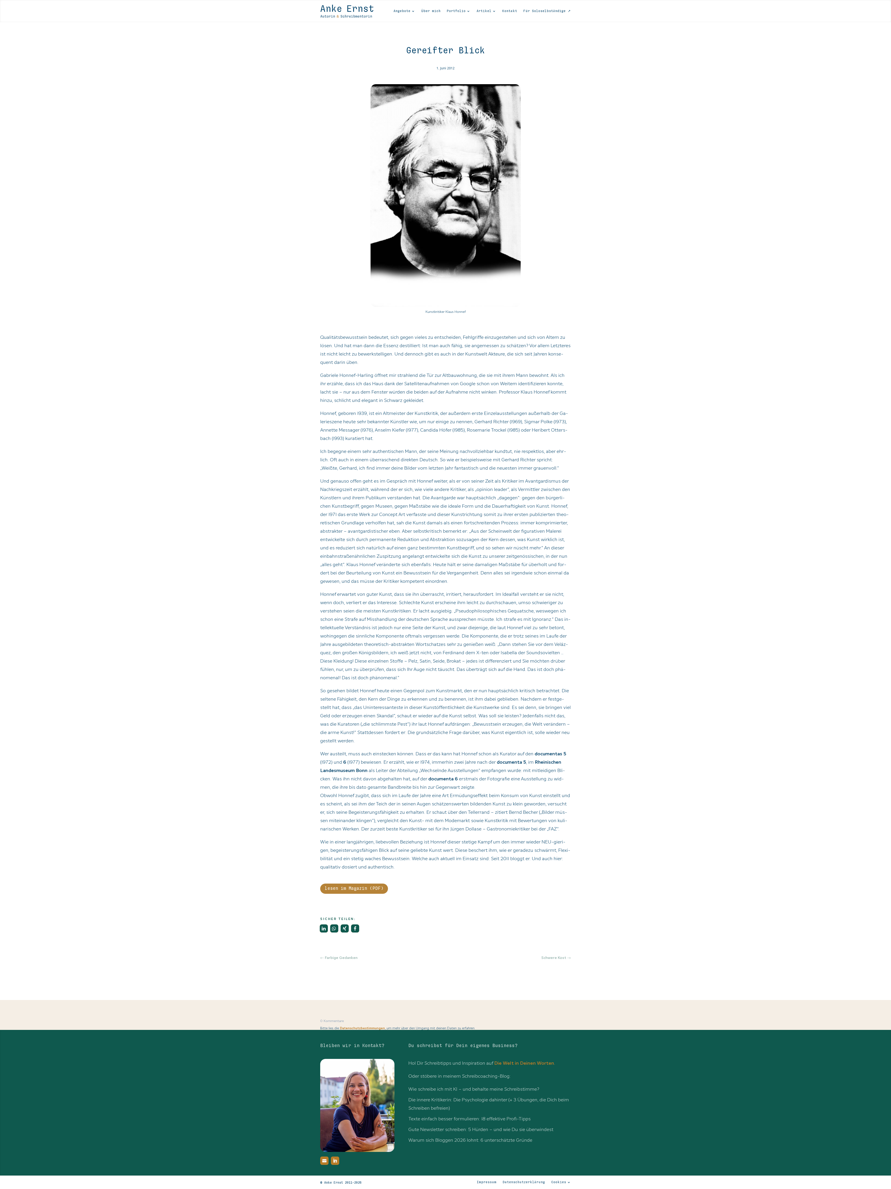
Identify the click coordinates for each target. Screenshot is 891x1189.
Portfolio (456, 11)
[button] (324, 928)
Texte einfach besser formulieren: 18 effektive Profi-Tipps (469, 1119)
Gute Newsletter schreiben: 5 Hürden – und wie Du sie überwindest (480, 1129)
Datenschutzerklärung (524, 1182)
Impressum (487, 1182)
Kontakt (509, 11)
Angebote (402, 11)
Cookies (558, 1182)
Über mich (431, 11)
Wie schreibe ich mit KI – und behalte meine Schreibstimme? (473, 1089)
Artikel (484, 11)
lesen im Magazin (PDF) (354, 888)
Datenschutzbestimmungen (362, 1028)
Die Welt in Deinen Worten (524, 1063)
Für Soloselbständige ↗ (547, 11)
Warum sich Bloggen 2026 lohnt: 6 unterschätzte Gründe (470, 1140)
